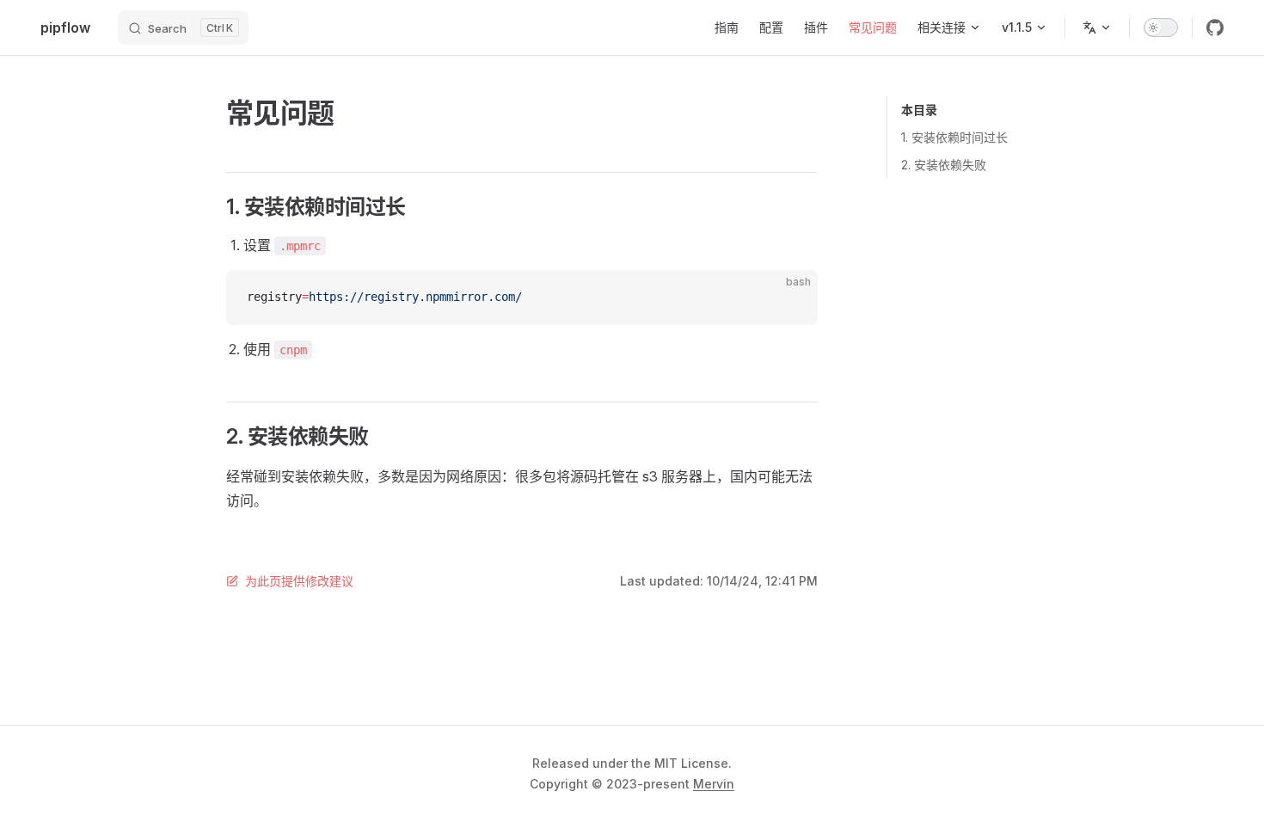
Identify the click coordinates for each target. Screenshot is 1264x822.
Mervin (713, 783)
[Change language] (1097, 27)
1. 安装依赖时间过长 (954, 137)
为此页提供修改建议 (299, 581)
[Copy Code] (790, 297)
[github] (1215, 27)
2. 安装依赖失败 (943, 164)
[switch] (1161, 27)
